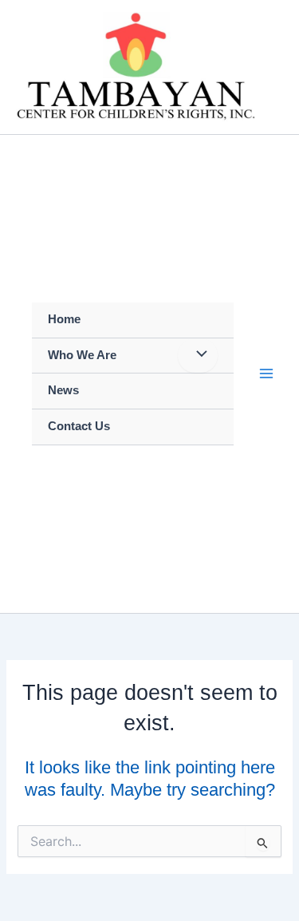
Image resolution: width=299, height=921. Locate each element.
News (63, 390)
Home (64, 319)
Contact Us (79, 426)
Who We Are (82, 355)
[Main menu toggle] (266, 373)
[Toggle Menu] (198, 356)
